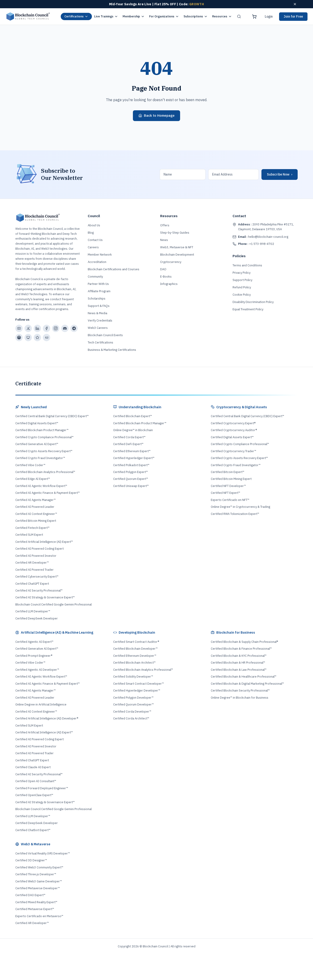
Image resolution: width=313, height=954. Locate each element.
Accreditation (97, 262)
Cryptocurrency (170, 262)
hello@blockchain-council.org (263, 237)
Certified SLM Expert (29, 535)
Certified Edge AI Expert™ (32, 479)
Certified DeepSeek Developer (36, 618)
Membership (131, 16)
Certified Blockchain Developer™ (135, 649)
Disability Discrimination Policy (253, 302)
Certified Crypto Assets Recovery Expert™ (43, 451)
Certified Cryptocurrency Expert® (233, 423)
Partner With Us (98, 284)
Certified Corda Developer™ (132, 711)
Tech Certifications (100, 342)
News (164, 240)
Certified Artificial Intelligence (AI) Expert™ (44, 542)
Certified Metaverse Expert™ (34, 909)
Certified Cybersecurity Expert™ (36, 576)
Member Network (100, 255)
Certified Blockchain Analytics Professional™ (45, 472)
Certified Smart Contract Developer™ (138, 684)
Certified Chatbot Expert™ (32, 830)
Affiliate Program (99, 291)
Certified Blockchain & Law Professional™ (238, 670)
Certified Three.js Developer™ (35, 874)
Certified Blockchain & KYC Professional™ (238, 656)
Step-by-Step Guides (174, 233)
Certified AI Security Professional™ (39, 590)
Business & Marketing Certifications (112, 350)
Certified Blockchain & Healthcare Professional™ (243, 676)
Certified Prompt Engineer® (33, 656)
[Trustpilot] (37, 337)
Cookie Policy (242, 295)
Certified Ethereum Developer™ (134, 656)
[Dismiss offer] (295, 4)
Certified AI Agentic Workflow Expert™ (41, 486)
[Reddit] (19, 337)
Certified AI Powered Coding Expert (39, 549)
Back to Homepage (159, 115)
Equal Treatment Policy (248, 309)
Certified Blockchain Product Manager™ (42, 430)
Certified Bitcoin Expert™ (227, 472)
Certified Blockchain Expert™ (132, 416)
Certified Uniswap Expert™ (131, 486)
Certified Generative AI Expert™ (36, 444)
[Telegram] (74, 328)
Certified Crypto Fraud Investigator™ (40, 458)
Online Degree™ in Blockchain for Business (239, 698)
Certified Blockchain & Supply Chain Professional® (244, 642)
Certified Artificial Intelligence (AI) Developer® (46, 718)
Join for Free (293, 16)
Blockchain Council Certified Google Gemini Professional (53, 604)
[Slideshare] (28, 337)
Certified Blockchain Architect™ (134, 663)
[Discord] (65, 328)
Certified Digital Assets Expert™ (36, 423)
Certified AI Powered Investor (35, 556)
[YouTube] (19, 328)
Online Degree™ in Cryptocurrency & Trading (240, 507)
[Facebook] (46, 328)
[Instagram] (55, 328)
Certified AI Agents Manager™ (35, 500)
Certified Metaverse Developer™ (37, 888)
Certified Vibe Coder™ (30, 465)
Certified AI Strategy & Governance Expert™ (45, 597)
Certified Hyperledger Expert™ (133, 458)
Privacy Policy (241, 273)
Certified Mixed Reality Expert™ (36, 902)
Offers (164, 225)
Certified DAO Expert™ (30, 895)
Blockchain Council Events (105, 335)
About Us (94, 225)
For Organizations (161, 16)
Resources (219, 16)
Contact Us (95, 240)
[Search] (239, 16)
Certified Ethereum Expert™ (132, 451)
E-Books (166, 276)
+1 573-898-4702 (256, 244)
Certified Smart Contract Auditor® (136, 642)
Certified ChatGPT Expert (32, 584)
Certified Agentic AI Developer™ (37, 670)
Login (269, 16)
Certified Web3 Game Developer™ (38, 881)
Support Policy (242, 280)
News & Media (97, 313)
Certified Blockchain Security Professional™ (240, 690)
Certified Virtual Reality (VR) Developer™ (42, 853)
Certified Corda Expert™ (129, 437)
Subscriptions (193, 16)
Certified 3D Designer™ (31, 860)
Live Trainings (103, 16)
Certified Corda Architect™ (131, 718)
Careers (93, 247)
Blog (91, 233)
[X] (28, 328)
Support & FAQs (99, 306)
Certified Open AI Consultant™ (35, 781)
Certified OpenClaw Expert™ (34, 795)
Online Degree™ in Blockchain (133, 430)
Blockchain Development (177, 255)
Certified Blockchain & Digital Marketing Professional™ (247, 684)
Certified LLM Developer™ (32, 611)
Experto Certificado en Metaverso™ (39, 916)
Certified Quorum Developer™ (133, 704)
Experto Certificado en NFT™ (230, 500)
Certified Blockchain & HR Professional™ (238, 663)
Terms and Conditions (247, 265)
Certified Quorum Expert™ (130, 479)
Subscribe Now (279, 174)
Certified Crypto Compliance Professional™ (44, 437)
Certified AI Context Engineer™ (36, 514)
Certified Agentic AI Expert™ (34, 642)
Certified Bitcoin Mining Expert (35, 521)
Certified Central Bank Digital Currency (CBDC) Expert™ (52, 416)
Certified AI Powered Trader (34, 570)
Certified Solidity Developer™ (133, 676)
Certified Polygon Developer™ (133, 698)
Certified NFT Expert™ (225, 493)
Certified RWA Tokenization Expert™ (235, 514)
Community (95, 276)
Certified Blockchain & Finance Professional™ (241, 649)
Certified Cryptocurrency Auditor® (234, 430)
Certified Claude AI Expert (33, 767)
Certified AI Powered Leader (34, 507)
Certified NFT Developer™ (228, 486)
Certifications (74, 16)
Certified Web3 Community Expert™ (39, 867)
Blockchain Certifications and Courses (113, 269)
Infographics (169, 284)
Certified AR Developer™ (32, 563)
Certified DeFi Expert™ (128, 444)
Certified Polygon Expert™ (130, 472)
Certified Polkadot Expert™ (131, 465)
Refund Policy (242, 287)
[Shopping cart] (254, 16)
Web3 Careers (98, 328)
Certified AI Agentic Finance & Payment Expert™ (47, 493)
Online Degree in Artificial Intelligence (40, 704)
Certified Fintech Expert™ (32, 528)
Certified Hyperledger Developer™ (136, 690)
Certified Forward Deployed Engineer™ (41, 788)
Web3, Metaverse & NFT (176, 247)
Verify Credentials (100, 320)
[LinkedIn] (37, 328)
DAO (163, 269)
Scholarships (96, 298)
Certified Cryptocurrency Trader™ (233, 451)
